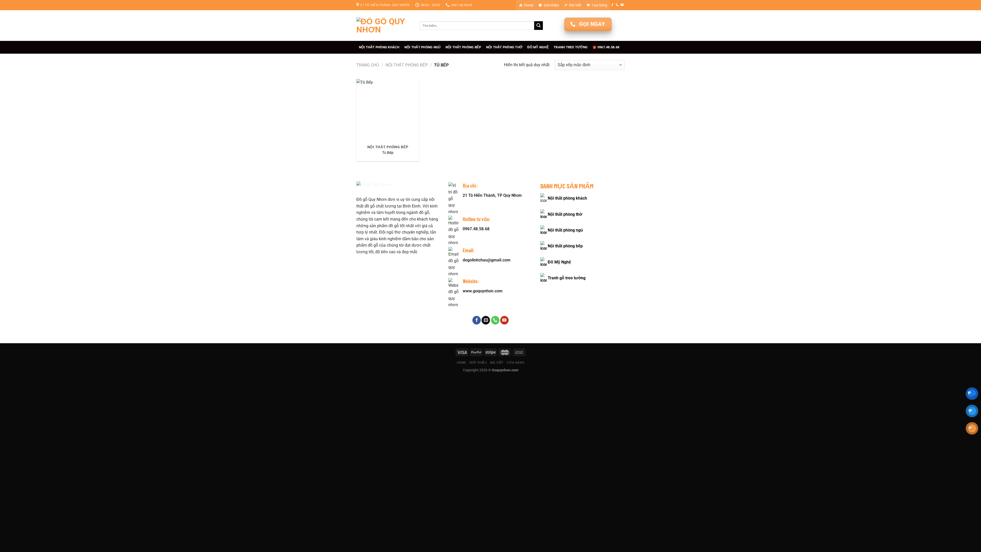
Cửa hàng (599, 5)
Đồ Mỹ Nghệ (538, 47)
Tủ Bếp (387, 153)
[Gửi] (538, 25)
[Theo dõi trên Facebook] (612, 5)
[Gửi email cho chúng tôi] (486, 320)
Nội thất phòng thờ (565, 214)
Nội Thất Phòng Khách (379, 47)
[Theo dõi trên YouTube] (622, 5)
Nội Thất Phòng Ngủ (422, 47)
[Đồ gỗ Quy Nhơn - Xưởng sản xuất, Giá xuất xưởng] (384, 25)
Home (528, 5)
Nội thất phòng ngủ (565, 230)
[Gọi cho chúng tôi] (617, 5)
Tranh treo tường (571, 47)
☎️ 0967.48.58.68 (605, 47)
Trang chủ (367, 65)
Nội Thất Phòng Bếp (463, 47)
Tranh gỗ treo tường (567, 277)
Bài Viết (575, 5)
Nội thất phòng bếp (565, 246)
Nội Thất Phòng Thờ (504, 47)
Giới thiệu (551, 5)
